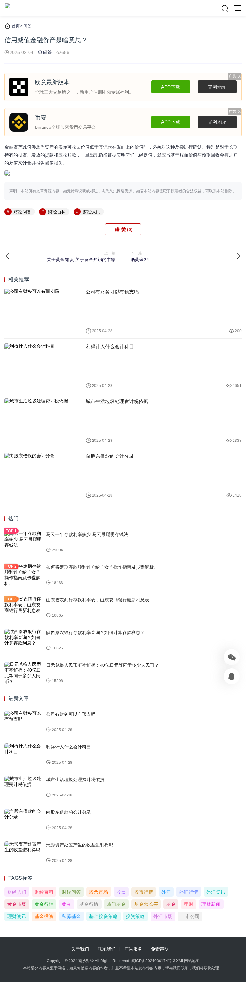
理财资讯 (17, 916)
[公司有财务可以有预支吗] (40, 311)
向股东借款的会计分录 (110, 456)
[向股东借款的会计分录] (40, 475)
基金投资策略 (103, 916)
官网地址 (217, 87)
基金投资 (44, 916)
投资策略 (135, 916)
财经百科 (57, 211)
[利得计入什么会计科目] (40, 365)
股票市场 (98, 892)
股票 (121, 892)
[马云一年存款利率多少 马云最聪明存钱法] (23, 542)
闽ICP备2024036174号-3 (153, 961)
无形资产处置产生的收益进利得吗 (79, 844)
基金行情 (89, 904)
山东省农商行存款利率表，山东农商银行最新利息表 (97, 599)
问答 (27, 26)
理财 (188, 904)
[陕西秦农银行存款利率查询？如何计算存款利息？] (23, 640)
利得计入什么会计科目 (110, 346)
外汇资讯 (216, 892)
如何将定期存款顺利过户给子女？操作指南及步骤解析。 (102, 567)
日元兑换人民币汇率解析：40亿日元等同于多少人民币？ (102, 665)
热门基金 (116, 904)
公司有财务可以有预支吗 (112, 291)
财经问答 (22, 211)
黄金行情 (44, 904)
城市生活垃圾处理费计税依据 (117, 401)
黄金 (66, 904)
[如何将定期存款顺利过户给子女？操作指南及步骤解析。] (23, 575)
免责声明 (160, 949)
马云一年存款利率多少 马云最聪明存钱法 (87, 534)
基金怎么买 (146, 904)
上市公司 (190, 916)
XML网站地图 (188, 961)
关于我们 (80, 949)
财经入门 (92, 211)
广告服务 (133, 949)
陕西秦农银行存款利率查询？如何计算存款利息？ (95, 632)
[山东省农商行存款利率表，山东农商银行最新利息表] (23, 607)
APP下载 (170, 87)
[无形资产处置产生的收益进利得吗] (23, 852)
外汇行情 (188, 892)
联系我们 (107, 949)
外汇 (166, 892)
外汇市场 (163, 916)
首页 (16, 26)
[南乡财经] (7, 8)
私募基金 (71, 916)
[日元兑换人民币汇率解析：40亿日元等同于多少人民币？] (23, 673)
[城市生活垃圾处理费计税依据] (40, 420)
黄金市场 (17, 904)
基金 (171, 904)
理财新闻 (211, 904)
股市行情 (143, 892)
